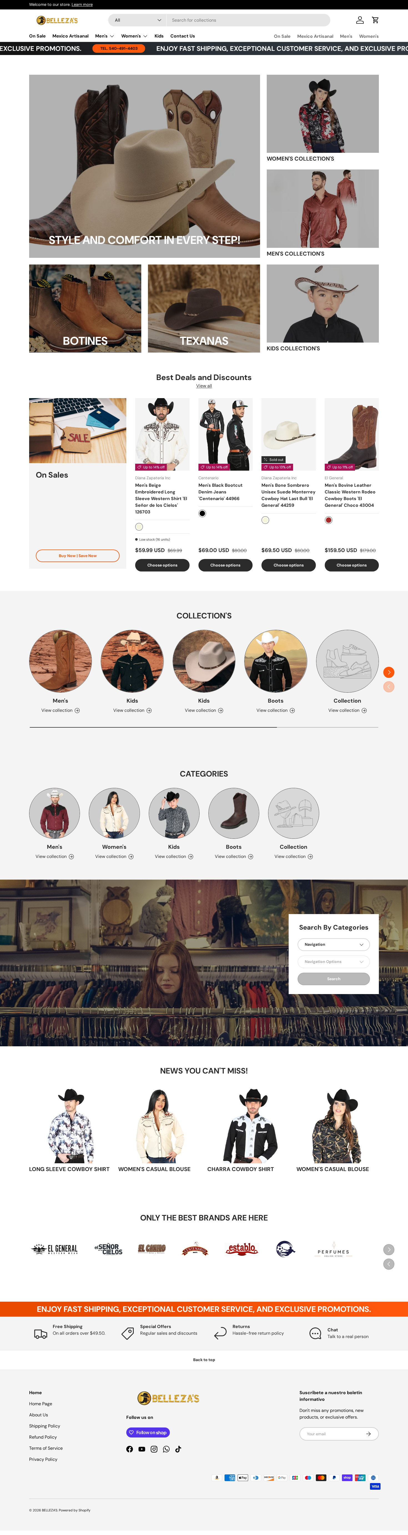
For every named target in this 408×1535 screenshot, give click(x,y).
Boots (276, 700)
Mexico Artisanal (70, 36)
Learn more (82, 4)
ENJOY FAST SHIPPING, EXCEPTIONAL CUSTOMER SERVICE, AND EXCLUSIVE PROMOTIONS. (230, 48)
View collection (343, 710)
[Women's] (114, 813)
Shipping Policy (44, 1426)
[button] (375, 20)
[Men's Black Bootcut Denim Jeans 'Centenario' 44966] (225, 434)
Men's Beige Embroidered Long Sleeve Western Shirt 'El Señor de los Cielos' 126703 (161, 498)
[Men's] (60, 661)
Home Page (40, 1404)
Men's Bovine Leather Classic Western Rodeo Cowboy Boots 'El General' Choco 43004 (350, 495)
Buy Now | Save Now (78, 555)
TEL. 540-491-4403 (49, 48)
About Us (38, 1415)
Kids (159, 36)
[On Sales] (77, 430)
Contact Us (182, 36)
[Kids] (132, 661)
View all (204, 386)
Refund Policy (43, 1437)
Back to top (204, 1359)
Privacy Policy (43, 1459)
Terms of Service (46, 1448)
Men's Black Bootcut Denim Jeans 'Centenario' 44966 (220, 491)
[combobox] (219, 20)
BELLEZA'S (49, 1510)
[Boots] (276, 661)
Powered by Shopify (74, 1510)
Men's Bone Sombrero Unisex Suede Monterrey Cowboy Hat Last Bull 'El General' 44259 (288, 495)
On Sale (37, 36)
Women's (131, 36)
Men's (101, 36)
